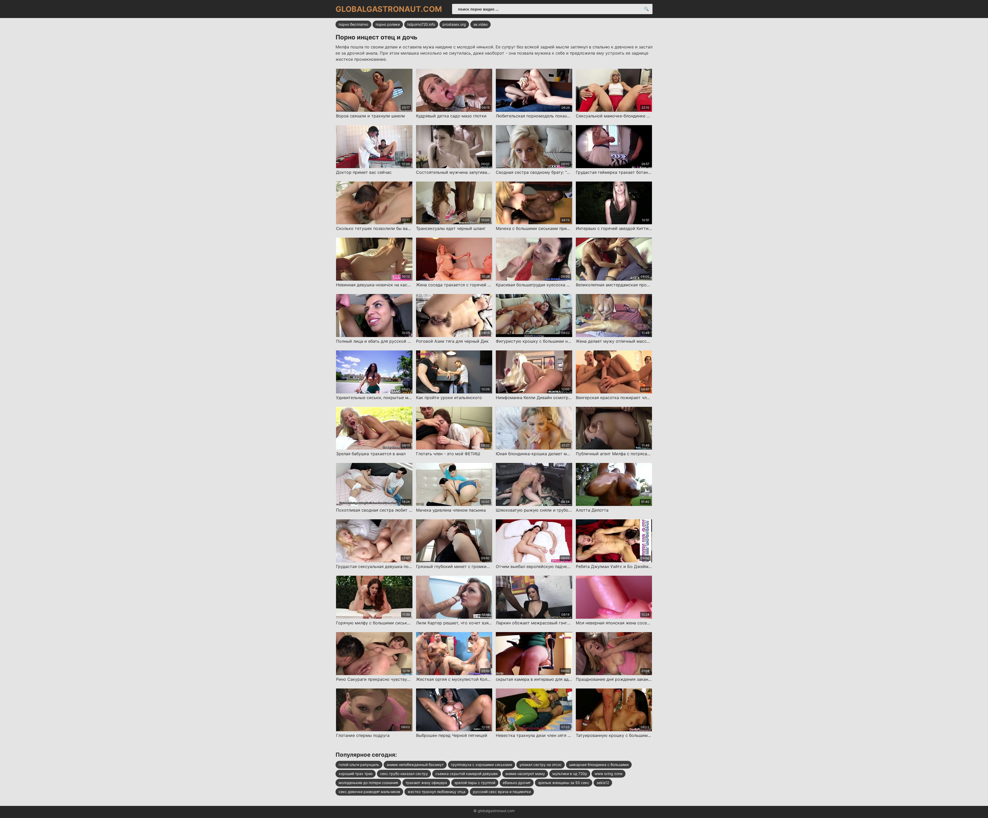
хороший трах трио (356, 773)
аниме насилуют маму (525, 773)
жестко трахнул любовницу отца (436, 791)
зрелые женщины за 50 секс (563, 782)
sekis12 (603, 782)
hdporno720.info (421, 24)
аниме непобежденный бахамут (415, 764)
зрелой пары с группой (474, 782)
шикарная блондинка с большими (599, 764)
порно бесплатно (353, 24)
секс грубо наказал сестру (404, 773)
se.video (480, 24)
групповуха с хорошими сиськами (481, 764)
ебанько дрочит (517, 782)
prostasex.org (454, 24)
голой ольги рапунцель (359, 764)
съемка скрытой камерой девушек (466, 773)
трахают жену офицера (426, 782)
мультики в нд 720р (569, 773)
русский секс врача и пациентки (502, 791)
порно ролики (388, 24)
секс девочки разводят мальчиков (369, 791)
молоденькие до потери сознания (368, 782)
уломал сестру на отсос (540, 764)
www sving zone (608, 773)
